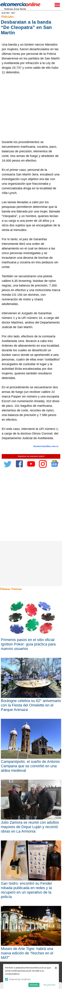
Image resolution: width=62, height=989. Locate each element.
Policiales (7, 16)
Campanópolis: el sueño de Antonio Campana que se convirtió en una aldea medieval (30, 766)
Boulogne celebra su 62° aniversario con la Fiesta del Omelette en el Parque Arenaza (31, 705)
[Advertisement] (31, 107)
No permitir (49, 984)
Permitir (34, 984)
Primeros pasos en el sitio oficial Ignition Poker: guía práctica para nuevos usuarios (28, 644)
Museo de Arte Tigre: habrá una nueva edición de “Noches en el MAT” (27, 953)
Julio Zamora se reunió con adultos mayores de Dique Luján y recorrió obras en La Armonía (30, 826)
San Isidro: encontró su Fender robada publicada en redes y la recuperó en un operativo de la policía (26, 890)
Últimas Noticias (11, 589)
